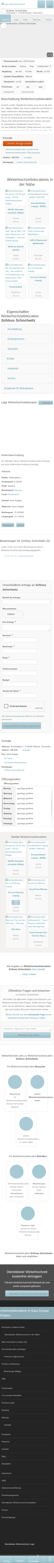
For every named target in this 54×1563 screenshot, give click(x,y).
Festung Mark (15, 287)
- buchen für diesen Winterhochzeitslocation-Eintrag (28, 1230)
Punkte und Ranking (10, 1364)
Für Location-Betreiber (11, 1395)
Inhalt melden (29, 974)
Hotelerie (12, 368)
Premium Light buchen (14, 1356)
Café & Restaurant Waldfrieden (38, 241)
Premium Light (48, 182)
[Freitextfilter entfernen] (41, 4)
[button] (27, 40)
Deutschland (13, 494)
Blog (4, 1456)
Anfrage (49, 20)
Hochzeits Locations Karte (13, 1327)
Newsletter (6, 1464)
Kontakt (20, 525)
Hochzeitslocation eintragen (14, 1349)
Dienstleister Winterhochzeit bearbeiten (19, 1502)
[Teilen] (43, 1559)
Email (5, 658)
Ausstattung (14, 329)
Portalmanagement (10, 1495)
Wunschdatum (9, 609)
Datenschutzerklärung (15, 716)
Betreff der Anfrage (11, 597)
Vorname (6, 635)
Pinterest (5, 1441)
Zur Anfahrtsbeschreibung (15, 762)
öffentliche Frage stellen (28, 1035)
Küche (11, 378)
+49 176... (15, 157)
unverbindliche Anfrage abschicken (21, 725)
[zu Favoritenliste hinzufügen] (3, 25)
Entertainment (15, 338)
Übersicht (5, 20)
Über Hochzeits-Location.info (14, 1342)
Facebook (6, 1434)
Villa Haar (15, 929)
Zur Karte (8, 758)
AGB (4, 1480)
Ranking (5, 1410)
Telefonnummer (9, 669)
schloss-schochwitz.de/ (27, 162)
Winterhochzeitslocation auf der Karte (21, 149)
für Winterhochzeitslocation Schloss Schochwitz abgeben (15, 1100)
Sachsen (18, 490)
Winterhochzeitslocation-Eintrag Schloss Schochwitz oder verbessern (17, 1190)
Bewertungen (38, 20)
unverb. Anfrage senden (19, 143)
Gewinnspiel (7, 1388)
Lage (16, 20)
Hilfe (4, 1379)
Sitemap (5, 1417)
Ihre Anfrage (8, 622)
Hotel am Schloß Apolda (16, 248)
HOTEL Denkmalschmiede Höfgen (15, 211)
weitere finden (38, 1097)
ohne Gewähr (38, 969)
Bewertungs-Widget (12, 1371)
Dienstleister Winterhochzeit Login (19, 1544)
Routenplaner (46, 403)
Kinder (10, 358)
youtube (5, 1449)
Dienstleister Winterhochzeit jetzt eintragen (28, 1293)
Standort (12, 348)
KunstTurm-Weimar (38, 889)
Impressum (6, 1473)
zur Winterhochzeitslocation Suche (3, 11)
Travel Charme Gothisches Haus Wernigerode (38, 934)
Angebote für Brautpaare (18, 388)
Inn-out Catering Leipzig (38, 278)
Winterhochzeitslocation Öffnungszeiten (22, 152)
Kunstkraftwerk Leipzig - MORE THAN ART (38, 205)
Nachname (7, 646)
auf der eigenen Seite (39, 1188)
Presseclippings (8, 1517)
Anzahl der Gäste (10, 691)
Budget (5, 680)
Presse (5, 1510)
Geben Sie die (18, 556)
